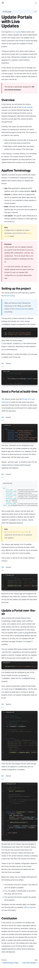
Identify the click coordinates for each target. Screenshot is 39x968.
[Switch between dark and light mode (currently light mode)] (36, 2)
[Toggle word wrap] (32, 488)
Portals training (27, 107)
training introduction (21, 309)
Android (32, 907)
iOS (26, 907)
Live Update (17, 32)
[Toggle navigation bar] (2, 2)
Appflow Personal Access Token (18, 532)
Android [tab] (8, 363)
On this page (7, 12)
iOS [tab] (2, 363)
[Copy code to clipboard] (35, 488)
